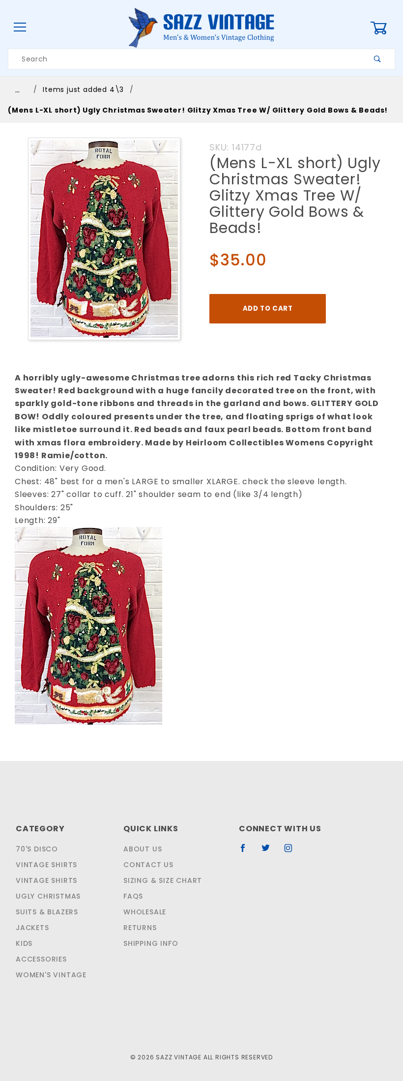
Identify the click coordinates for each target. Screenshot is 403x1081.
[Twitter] (269, 852)
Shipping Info (150, 943)
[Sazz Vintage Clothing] (201, 27)
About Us (142, 849)
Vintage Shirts (46, 865)
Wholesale (144, 912)
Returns (140, 928)
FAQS (133, 896)
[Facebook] (247, 852)
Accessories (41, 959)
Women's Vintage (51, 975)
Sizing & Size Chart (162, 880)
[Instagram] (292, 852)
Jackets (32, 928)
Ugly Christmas (48, 896)
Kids (24, 943)
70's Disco (37, 849)
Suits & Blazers (47, 912)
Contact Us (148, 865)
